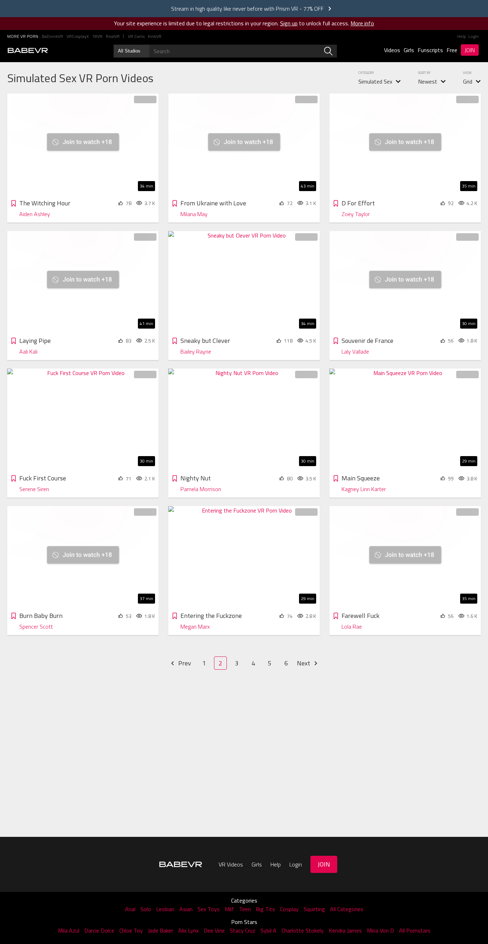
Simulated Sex (375, 81)
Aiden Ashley (34, 214)
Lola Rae (352, 626)
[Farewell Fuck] (405, 556)
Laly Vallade (355, 351)
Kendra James (345, 930)
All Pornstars (414, 930)
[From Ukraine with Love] (244, 144)
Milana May (194, 214)
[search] (328, 51)
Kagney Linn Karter (364, 489)
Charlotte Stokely (303, 930)
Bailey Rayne (195, 351)
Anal (130, 909)
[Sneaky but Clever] (244, 281)
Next (304, 663)
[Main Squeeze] (405, 419)
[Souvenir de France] (405, 281)
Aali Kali (28, 351)
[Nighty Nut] (244, 419)
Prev (184, 663)
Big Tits (265, 909)
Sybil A (268, 930)
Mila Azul (68, 930)
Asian (186, 909)
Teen (245, 909)
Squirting (314, 909)
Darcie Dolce (99, 930)
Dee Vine (214, 930)
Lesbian (165, 909)
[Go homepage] (27, 50)
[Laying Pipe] (83, 281)
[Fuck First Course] (83, 419)
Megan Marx (195, 626)
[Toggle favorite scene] (13, 204)
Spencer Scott (36, 626)
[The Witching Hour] (83, 144)
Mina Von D (380, 930)
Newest (427, 81)
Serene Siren (34, 489)
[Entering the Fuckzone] (244, 556)
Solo (145, 909)
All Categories (346, 909)
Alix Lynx (188, 930)
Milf (229, 909)
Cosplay (289, 909)
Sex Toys (209, 909)
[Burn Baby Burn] (83, 556)
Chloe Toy (131, 930)
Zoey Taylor (356, 214)
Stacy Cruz (242, 930)
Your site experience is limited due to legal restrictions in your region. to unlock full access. (231, 23)
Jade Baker (160, 930)
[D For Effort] (405, 144)
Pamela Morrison (200, 489)
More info (362, 23)
